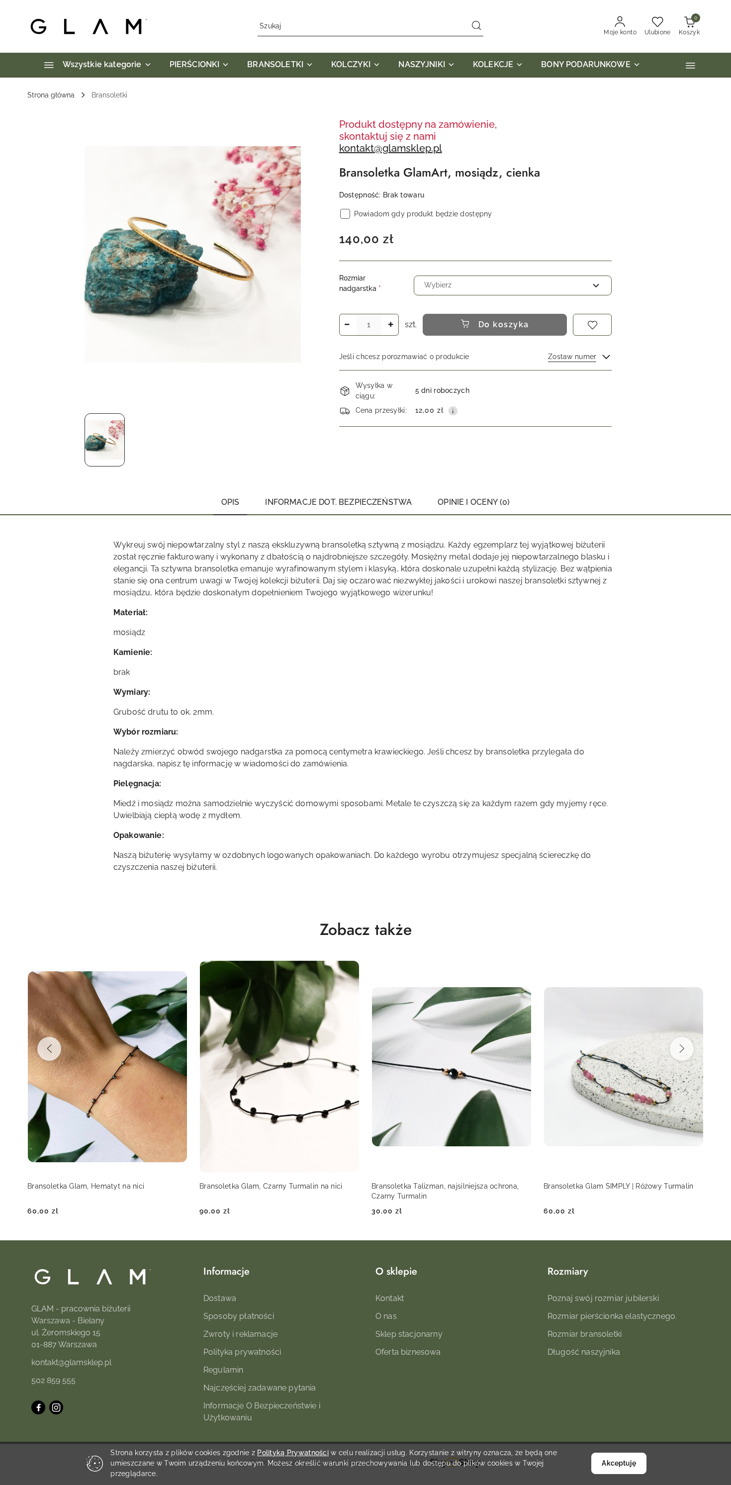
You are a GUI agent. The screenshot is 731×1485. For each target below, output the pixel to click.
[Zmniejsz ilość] (347, 324)
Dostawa (219, 1298)
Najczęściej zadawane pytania (259, 1387)
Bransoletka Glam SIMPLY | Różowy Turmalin (446, 1186)
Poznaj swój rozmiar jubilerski (603, 1298)
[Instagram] (56, 1407)
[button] (690, 65)
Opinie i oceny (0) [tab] (474, 502)
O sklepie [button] (396, 1271)
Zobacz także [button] (366, 929)
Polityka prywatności (242, 1352)
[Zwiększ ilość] (390, 324)
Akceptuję (619, 1463)
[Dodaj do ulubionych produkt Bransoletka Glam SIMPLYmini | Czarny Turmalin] (692, 971)
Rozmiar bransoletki (585, 1334)
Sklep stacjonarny (409, 1334)
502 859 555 (53, 1380)
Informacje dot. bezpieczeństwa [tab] (338, 502)
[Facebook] (38, 1407)
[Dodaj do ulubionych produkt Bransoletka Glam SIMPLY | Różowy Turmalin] (520, 971)
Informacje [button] (226, 1271)
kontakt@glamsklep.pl (390, 148)
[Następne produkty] (682, 1048)
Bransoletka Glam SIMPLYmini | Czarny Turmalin (608, 1191)
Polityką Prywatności (293, 1453)
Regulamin (223, 1370)
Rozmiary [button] (568, 1271)
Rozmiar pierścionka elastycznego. (612, 1316)
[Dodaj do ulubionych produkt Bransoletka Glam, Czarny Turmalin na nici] (176, 971)
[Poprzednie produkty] (49, 1048)
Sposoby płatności (238, 1316)
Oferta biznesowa (408, 1352)
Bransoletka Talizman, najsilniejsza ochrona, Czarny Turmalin (273, 1191)
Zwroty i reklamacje (240, 1334)
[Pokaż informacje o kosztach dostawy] (453, 410)
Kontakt (389, 1298)
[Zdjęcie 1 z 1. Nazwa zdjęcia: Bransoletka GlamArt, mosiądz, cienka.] (105, 439)
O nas (386, 1316)
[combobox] (513, 285)
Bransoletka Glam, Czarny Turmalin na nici (98, 1186)
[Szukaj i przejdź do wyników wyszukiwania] (476, 26)
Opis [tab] (230, 502)
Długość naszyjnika (584, 1352)
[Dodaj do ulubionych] (592, 325)
